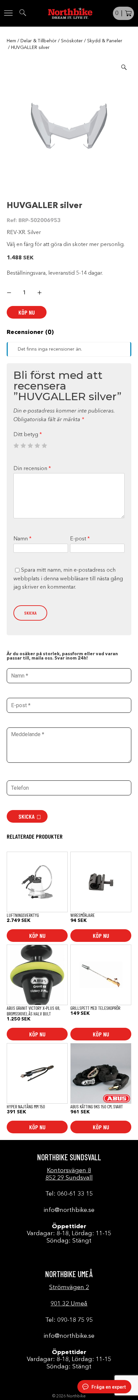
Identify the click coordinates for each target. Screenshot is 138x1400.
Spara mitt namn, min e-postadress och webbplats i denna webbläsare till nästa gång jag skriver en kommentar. (68, 579)
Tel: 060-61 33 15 (69, 1194)
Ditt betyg (27, 434)
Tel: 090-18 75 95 (69, 1320)
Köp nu (26, 312)
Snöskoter (72, 41)
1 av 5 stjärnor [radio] (16, 445)
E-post (80, 539)
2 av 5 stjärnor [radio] (23, 445)
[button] (124, 67)
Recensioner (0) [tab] (30, 332)
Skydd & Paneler (104, 41)
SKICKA (26, 816)
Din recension (32, 468)
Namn (22, 539)
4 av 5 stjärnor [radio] (37, 445)
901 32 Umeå (69, 1304)
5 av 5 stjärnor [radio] (44, 445)
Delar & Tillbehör (38, 41)
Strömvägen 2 (69, 1287)
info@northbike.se (69, 1210)
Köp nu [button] (37, 935)
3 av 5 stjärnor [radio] (30, 445)
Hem (11, 41)
